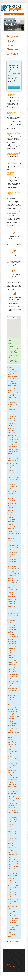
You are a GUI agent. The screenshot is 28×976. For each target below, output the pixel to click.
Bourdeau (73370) (11, 432)
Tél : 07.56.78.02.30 (14, 72)
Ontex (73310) (11, 697)
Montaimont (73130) (12, 657)
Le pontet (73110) (11, 613)
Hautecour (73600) (11, 537)
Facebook (9, 966)
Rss (14, 968)
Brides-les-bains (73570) (13, 442)
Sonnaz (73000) (11, 880)
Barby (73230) (15, 407)
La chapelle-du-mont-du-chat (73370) (12, 564)
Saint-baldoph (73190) (12, 741)
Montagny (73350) (11, 653)
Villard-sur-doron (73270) (13, 918)
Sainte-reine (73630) (12, 870)
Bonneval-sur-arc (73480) (13, 427)
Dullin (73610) (15, 493)
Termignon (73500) (12, 882)
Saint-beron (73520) (12, 742)
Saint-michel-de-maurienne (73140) (13, 810)
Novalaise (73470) (11, 695)
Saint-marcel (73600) (12, 795)
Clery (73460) (15, 470)
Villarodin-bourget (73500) (13, 925)
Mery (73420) (15, 645)
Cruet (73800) (10, 482)
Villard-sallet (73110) (12, 917)
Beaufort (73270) (11, 411)
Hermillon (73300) (11, 542)
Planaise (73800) (11, 702)
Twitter (15, 966)
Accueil (13, 57)
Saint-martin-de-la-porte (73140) (12, 802)
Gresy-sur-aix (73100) (12, 531)
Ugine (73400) (15, 896)
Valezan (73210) (11, 899)
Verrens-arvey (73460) (12, 910)
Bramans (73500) (11, 441)
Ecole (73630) (11, 495)
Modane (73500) (11, 648)
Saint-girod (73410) (12, 770)
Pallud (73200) (15, 699)
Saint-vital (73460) (11, 856)
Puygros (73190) (11, 716)
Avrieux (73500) (11, 404)
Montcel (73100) (11, 659)
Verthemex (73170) (12, 911)
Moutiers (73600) (11, 679)
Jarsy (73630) (11, 547)
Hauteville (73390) (11, 540)
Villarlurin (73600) (11, 924)
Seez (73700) (15, 873)
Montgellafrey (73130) (12, 662)
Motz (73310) (15, 678)
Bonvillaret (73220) (12, 430)
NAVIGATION (13, 14)
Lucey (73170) (15, 636)
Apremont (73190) (11, 392)
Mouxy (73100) (11, 681)
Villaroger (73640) (12, 927)
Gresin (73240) (15, 530)
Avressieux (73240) (12, 402)
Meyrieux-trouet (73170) (13, 646)
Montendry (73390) (12, 660)
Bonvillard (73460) (12, 428)
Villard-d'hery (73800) (12, 913)
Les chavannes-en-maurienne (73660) (12, 624)
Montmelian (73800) (12, 669)
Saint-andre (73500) (12, 737)
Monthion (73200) (11, 667)
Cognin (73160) (11, 472)
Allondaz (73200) (11, 390)
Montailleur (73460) (12, 655)
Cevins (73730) (15, 449)
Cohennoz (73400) (11, 474)
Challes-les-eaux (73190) (13, 451)
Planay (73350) (11, 704)
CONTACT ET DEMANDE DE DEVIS (14, 87)
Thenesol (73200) (11, 883)
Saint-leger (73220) (12, 793)
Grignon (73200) (11, 535)
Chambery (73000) (12, 453)
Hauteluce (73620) (11, 538)
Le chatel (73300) (11, 606)
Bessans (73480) (11, 420)
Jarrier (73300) (15, 545)
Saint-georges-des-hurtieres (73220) (12, 765)
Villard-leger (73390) (12, 915)
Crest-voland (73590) (12, 481)
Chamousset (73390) (12, 455)
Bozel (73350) (15, 439)
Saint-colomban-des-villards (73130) (12, 751)
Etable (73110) (15, 503)
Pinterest (9, 968)
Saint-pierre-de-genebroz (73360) (12, 842)
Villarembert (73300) (12, 920)
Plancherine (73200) (12, 706)
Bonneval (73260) (11, 425)
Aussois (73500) (11, 400)
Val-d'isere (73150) (12, 897)
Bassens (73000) (11, 409)
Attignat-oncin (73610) (12, 399)
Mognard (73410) (11, 650)
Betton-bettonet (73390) (13, 421)
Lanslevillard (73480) (12, 601)
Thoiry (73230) (11, 885)
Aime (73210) (15, 378)
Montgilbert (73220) (12, 664)
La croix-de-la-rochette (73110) (13, 575)
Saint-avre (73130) (11, 739)
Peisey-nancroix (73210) (13, 700)
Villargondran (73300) (12, 922)
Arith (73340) (15, 395)
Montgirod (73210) (11, 666)
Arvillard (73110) (11, 397)
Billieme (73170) (11, 423)
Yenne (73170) (15, 936)
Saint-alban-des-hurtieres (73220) (12, 730)
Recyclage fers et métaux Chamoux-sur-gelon (13, 45)
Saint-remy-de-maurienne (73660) (12, 847)
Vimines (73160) (11, 931)
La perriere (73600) (12, 585)
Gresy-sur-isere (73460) (12, 533)
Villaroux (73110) (11, 929)
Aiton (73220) (10, 380)
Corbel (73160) (15, 479)
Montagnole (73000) (12, 652)
